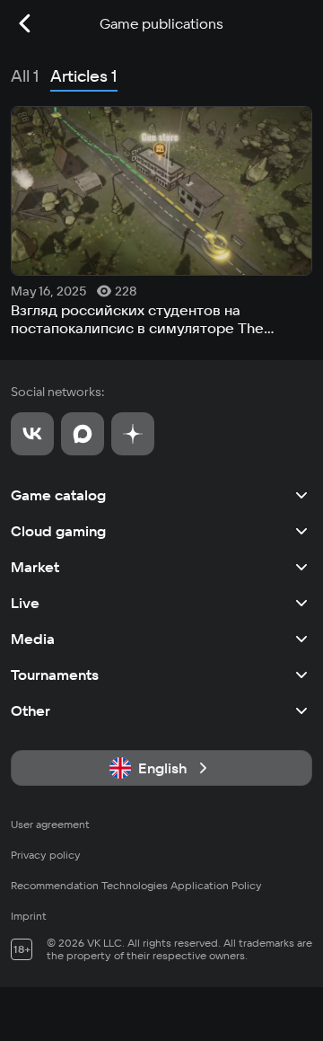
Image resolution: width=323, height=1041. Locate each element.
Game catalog (58, 495)
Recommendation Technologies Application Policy (136, 885)
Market (35, 567)
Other (30, 710)
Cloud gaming (58, 531)
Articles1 (84, 76)
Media (33, 639)
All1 (25, 76)
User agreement (50, 824)
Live (25, 603)
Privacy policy (46, 854)
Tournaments (55, 675)
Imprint (29, 915)
